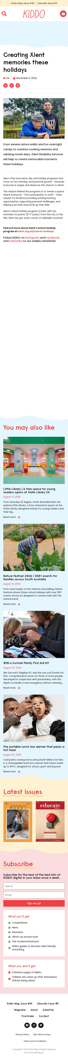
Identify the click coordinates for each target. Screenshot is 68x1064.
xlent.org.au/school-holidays (36, 231)
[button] (5, 85)
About (34, 1009)
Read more (9, 517)
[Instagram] (34, 1025)
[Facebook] (27, 1025)
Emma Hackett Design (34, 1052)
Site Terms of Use (41, 1034)
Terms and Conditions (35, 1041)
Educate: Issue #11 (47, 3)
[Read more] (18, 517)
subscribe (15, 241)
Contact (44, 1016)
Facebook (52, 238)
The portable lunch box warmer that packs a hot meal (33, 748)
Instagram (32, 238)
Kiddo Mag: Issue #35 (22, 3)
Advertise (48, 1009)
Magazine (20, 1009)
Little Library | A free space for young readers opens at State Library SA (29, 490)
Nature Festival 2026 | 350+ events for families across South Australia (30, 577)
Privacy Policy (22, 1034)
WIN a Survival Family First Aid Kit (26, 663)
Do (8, 78)
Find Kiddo (27, 1016)
